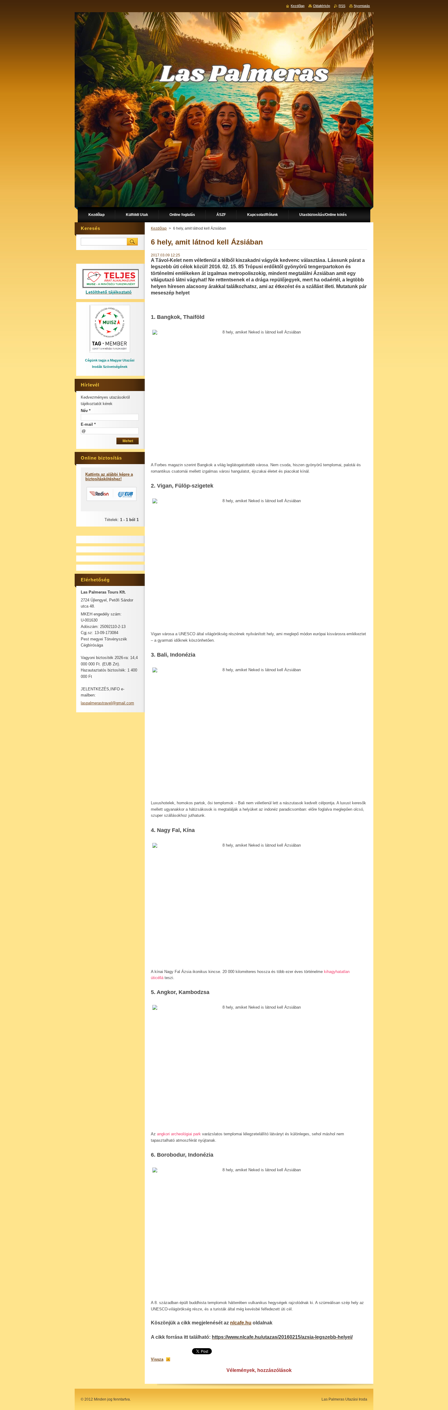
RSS (342, 6)
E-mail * (88, 424)
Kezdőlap (159, 228)
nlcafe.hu (240, 1322)
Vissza (157, 1359)
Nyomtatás (362, 6)
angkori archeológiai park (179, 1134)
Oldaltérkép (321, 6)
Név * (86, 410)
